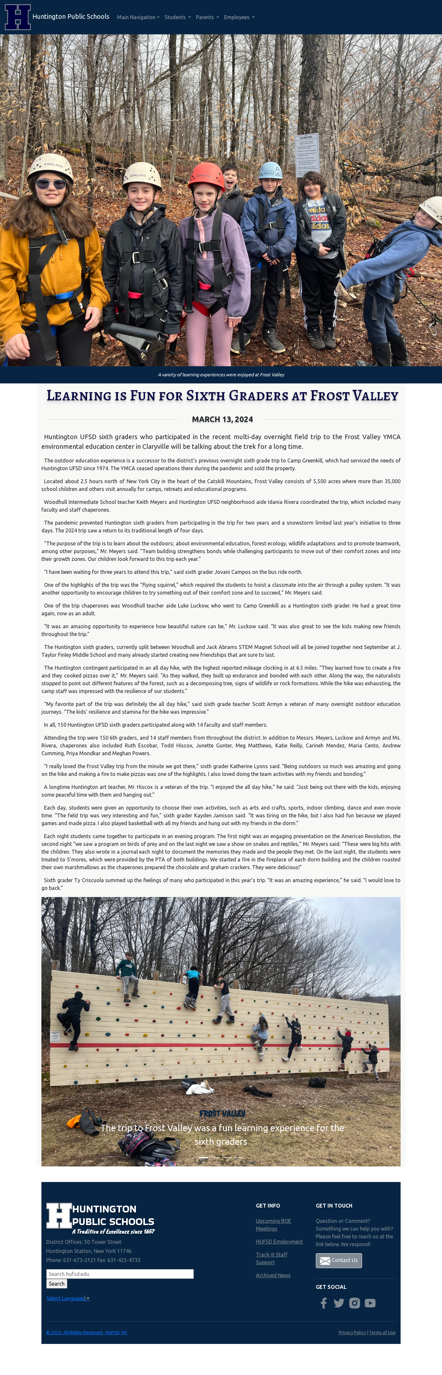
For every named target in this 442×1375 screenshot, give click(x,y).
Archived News (273, 1275)
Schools (131, 1221)
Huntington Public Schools (70, 16)
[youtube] (370, 1303)
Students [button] (176, 17)
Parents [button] (205, 17)
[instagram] (354, 1303)
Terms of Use (382, 1332)
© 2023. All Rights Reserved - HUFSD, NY (86, 1332)
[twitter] (339, 1303)
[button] (68, 1032)
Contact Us (344, 1260)
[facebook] (323, 1303)
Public (90, 1221)
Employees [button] (237, 17)
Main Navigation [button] (136, 17)
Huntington (104, 1208)
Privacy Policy (352, 1332)
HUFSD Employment (279, 1241)
